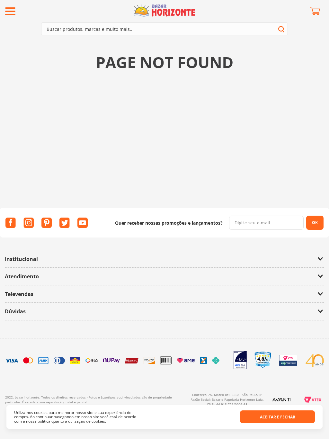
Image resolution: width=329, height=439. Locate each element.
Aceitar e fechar (277, 417)
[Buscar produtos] (281, 29)
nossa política (38, 421)
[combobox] (164, 28)
